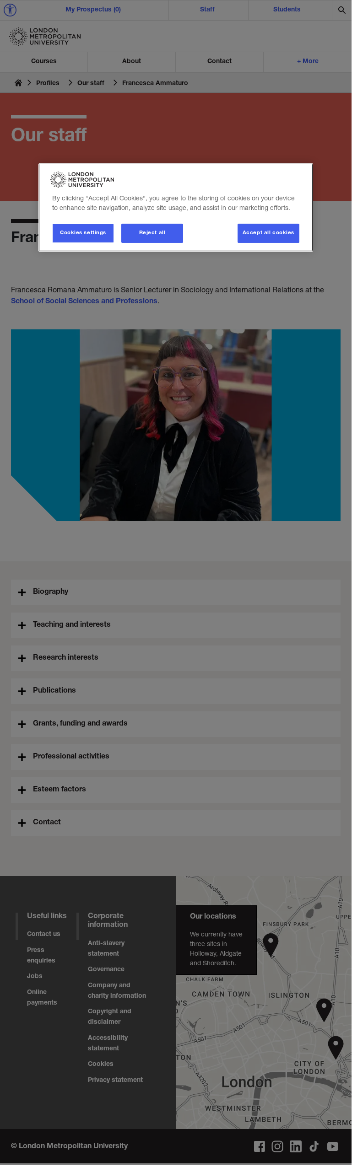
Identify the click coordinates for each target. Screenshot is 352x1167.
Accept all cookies (268, 233)
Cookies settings (83, 233)
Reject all (152, 233)
